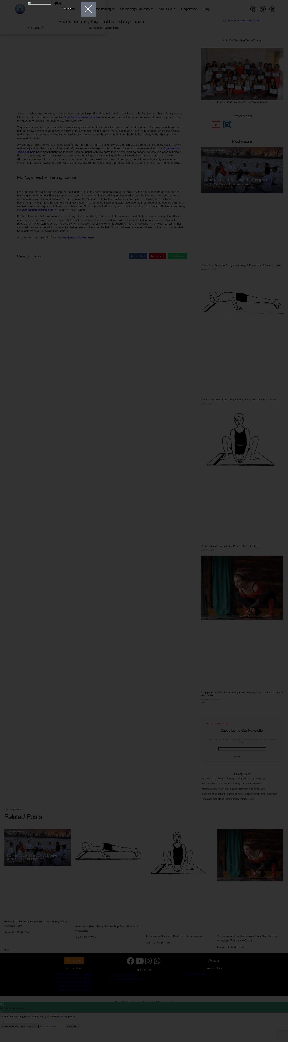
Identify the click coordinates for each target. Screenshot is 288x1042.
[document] (144, 521)
